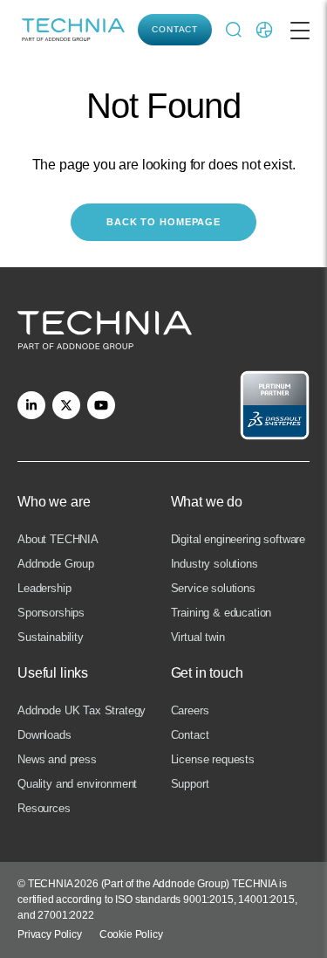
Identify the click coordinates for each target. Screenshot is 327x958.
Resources (44, 808)
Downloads (44, 734)
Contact (175, 29)
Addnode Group (55, 563)
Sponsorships (51, 612)
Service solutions (213, 588)
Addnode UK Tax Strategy (81, 710)
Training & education (221, 612)
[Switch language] (264, 29)
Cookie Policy (131, 934)
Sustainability (50, 637)
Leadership (44, 588)
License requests (213, 759)
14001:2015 (266, 899)
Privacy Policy (49, 934)
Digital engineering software (238, 539)
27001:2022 (65, 915)
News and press (57, 759)
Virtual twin (198, 637)
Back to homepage (163, 222)
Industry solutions (214, 563)
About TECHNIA (58, 539)
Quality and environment (77, 783)
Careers (190, 710)
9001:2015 (208, 899)
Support (190, 783)
